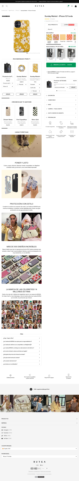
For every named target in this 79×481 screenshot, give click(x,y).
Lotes (69, 24)
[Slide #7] (65, 90)
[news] (68, 6)
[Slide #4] (61, 90)
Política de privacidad (45, 471)
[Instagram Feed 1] (39, 403)
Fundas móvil (4, 10)
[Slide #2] (59, 90)
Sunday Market (22, 76)
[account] (72, 6)
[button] (50, 19)
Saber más (73, 46)
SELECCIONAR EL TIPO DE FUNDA (54, 46)
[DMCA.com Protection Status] (39, 477)
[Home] (39, 6)
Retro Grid (35, 119)
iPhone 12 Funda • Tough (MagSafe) (8, 122)
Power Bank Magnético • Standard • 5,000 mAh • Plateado (35, 79)
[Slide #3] (60, 90)
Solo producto (53, 24)
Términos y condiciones (34, 471)
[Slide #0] (56, 90)
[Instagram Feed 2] (57, 403)
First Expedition (21, 119)
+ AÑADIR (72, 87)
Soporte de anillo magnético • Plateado (22, 79)
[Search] (7, 6)
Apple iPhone (11, 10)
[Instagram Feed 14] (22, 403)
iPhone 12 (17, 10)
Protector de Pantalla (9, 76)
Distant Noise (7, 119)
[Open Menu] (3, 6)
